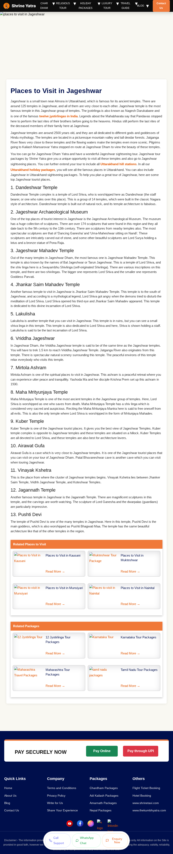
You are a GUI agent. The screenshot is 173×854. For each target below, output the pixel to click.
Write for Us (55, 803)
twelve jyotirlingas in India (58, 116)
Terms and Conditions (61, 788)
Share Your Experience (62, 810)
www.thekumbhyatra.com (149, 810)
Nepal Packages (100, 810)
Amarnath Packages (103, 803)
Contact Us (161, 5)
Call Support (58, 840)
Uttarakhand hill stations (118, 164)
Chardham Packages (104, 788)
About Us (10, 795)
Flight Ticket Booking (146, 788)
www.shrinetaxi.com (145, 803)
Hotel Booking (141, 795)
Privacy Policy (56, 795)
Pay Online (102, 751)
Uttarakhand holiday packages (33, 170)
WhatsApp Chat (87, 840)
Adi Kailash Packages (104, 795)
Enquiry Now (117, 840)
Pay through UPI (140, 751)
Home (8, 788)
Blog (140, 5)
